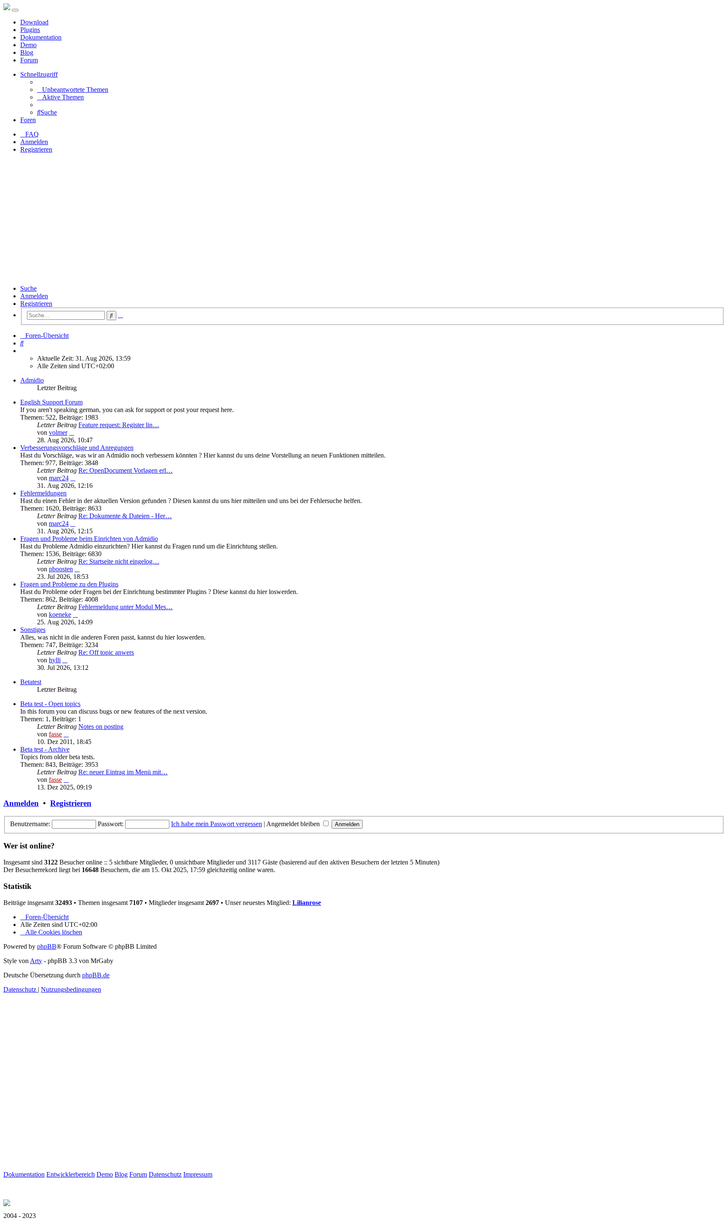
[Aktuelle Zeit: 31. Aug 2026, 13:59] (22, 350)
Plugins (30, 29)
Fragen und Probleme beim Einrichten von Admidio (89, 538)
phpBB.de (96, 975)
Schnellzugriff (39, 74)
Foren (28, 119)
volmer (58, 432)
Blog (26, 52)
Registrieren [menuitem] (36, 149)
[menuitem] (72, 89)
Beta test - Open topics (50, 703)
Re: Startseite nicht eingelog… (118, 561)
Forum (29, 60)
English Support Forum (51, 402)
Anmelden (34, 296)
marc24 (59, 478)
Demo (28, 44)
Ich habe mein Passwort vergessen (216, 823)
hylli (55, 660)
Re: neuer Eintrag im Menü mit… (123, 772)
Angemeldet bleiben (293, 823)
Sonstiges (33, 629)
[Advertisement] (364, 219)
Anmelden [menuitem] (34, 141)
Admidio (32, 380)
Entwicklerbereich (70, 1174)
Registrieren (36, 303)
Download (34, 22)
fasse (55, 734)
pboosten (61, 569)
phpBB (46, 946)
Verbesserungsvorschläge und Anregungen (77, 447)
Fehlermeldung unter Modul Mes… (125, 606)
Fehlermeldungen (43, 493)
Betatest (30, 681)
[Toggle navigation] (15, 10)
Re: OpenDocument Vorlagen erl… (125, 470)
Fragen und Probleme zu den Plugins (69, 584)
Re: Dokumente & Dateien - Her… (125, 515)
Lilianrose (306, 902)
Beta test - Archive (45, 749)
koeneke (60, 614)
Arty (36, 960)
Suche (28, 288)
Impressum (197, 1174)
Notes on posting (100, 726)
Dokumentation (41, 37)
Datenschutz (165, 1174)
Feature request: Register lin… (118, 424)
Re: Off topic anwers (106, 652)
